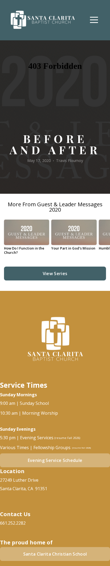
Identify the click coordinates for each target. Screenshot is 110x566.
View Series (55, 273)
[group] (26, 239)
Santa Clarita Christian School (55, 554)
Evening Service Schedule (55, 460)
